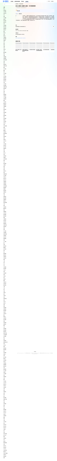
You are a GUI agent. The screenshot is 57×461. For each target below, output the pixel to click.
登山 (4, 337)
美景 (4, 375)
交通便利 (4, 37)
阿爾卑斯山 (5, 298)
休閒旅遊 (4, 340)
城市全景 (4, 426)
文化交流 (4, 382)
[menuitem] (48, 1)
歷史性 (4, 19)
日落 (4, 50)
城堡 (4, 274)
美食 (4, 23)
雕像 (4, 280)
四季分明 (4, 424)
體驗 (4, 417)
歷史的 (4, 32)
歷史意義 (4, 163)
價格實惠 (4, 364)
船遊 (4, 390)
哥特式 (4, 303)
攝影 (4, 67)
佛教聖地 (4, 196)
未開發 (4, 429)
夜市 (4, 277)
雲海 (4, 172)
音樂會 (4, 292)
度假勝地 (4, 376)
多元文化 (4, 412)
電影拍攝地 (5, 133)
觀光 (4, 315)
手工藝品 (4, 68)
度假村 (4, 354)
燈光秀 (4, 361)
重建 (4, 321)
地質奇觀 (4, 322)
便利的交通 (5, 333)
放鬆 (4, 229)
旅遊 (4, 166)
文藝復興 (4, 106)
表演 (4, 444)
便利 (4, 294)
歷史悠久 (4, 29)
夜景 (4, 43)
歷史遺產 (4, 214)
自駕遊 (4, 157)
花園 (4, 151)
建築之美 (4, 384)
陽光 (4, 396)
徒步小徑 (4, 435)
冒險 (4, 169)
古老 (4, 327)
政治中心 (4, 445)
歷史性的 (4, 80)
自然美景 (4, 318)
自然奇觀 (4, 85)
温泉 (4, 154)
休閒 (4, 47)
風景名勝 (20, 13)
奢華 (4, 205)
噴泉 (4, 297)
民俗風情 (4, 352)
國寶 (4, 259)
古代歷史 (4, 121)
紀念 (4, 262)
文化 (4, 14)
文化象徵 (4, 83)
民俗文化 (4, 427)
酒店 (4, 250)
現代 (4, 423)
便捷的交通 (5, 399)
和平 (4, 406)
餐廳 (4, 127)
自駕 (4, 378)
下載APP (49, 1)
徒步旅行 (4, 145)
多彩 (4, 439)
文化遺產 (4, 11)
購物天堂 (4, 208)
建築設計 (4, 324)
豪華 (4, 457)
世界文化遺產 (5, 453)
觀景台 (4, 35)
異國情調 (4, 238)
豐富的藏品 (5, 442)
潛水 (4, 289)
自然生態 (4, 283)
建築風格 (4, 94)
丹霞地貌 (4, 415)
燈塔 (4, 393)
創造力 (4, 441)
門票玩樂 (22, 1)
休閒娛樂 (4, 58)
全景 (4, 142)
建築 (4, 44)
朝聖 (4, 346)
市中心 (4, 74)
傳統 (4, 339)
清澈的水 (4, 454)
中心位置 (4, 370)
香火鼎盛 (4, 357)
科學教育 (4, 363)
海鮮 (4, 91)
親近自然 (4, 331)
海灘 (4, 46)
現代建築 (4, 319)
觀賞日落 (4, 366)
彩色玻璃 (4, 360)
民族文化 (4, 411)
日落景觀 (4, 232)
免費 (4, 124)
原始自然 (4, 447)
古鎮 (4, 420)
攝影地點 (4, 285)
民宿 (4, 343)
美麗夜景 (4, 199)
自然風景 (4, 403)
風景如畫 (4, 456)
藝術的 (4, 358)
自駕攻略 (26, 1)
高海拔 (4, 414)
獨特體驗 (4, 409)
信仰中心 (4, 385)
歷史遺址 (4, 190)
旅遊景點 (4, 28)
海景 (4, 82)
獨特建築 (4, 253)
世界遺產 (4, 25)
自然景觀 (4, 118)
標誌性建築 (5, 202)
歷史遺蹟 (4, 38)
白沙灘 (4, 345)
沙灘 (4, 286)
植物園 (4, 279)
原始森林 (4, 109)
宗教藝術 (4, 181)
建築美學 (4, 77)
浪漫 (4, 61)
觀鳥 (4, 379)
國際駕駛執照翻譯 (17, 1)
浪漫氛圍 (4, 307)
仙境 (4, 388)
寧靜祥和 (4, 136)
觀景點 (4, 130)
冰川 (4, 265)
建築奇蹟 (4, 223)
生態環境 (4, 184)
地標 (4, 34)
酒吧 (4, 271)
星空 (4, 418)
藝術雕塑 (4, 369)
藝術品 (4, 316)
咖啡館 (4, 139)
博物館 (4, 40)
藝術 (4, 31)
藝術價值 (4, 349)
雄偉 (4, 62)
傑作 (4, 351)
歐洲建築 (4, 397)
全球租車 (12, 1)
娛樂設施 (4, 226)
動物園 (4, 247)
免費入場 (4, 13)
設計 (4, 430)
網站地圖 (35, 351)
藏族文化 (4, 451)
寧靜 (4, 16)
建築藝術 (4, 211)
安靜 (4, 402)
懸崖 (4, 160)
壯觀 (4, 55)
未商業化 (4, 387)
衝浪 (4, 300)
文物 (4, 288)
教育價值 (4, 310)
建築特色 (4, 148)
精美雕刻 (4, 187)
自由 (4, 367)
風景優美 (4, 115)
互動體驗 (4, 56)
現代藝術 (4, 268)
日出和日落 (5, 450)
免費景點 (4, 235)
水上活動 (4, 241)
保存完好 (4, 220)
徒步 (4, 89)
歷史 (4, 8)
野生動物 (4, 79)
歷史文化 (4, 22)
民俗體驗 (4, 336)
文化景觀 (4, 175)
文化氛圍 (4, 73)
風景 (4, 53)
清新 (4, 432)
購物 (4, 70)
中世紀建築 (5, 334)
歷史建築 (4, 20)
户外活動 (4, 97)
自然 (4, 41)
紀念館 (4, 312)
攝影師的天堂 (5, 342)
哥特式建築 (5, 59)
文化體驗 (4, 17)
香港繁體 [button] (52, 1)
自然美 (4, 49)
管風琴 (4, 372)
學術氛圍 (4, 112)
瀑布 (4, 71)
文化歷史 (4, 381)
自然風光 (4, 10)
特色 (4, 394)
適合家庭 (4, 26)
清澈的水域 (5, 65)
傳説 (4, 405)
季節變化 (4, 391)
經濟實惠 (4, 328)
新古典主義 (5, 433)
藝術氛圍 (4, 52)
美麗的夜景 (5, 86)
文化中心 (4, 448)
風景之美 (4, 178)
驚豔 (4, 306)
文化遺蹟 (4, 373)
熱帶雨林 (4, 309)
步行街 (4, 301)
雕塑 (4, 100)
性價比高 (4, 282)
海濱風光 (4, 438)
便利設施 (4, 348)
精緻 (4, 217)
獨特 (4, 325)
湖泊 (4, 193)
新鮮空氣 (4, 88)
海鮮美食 (4, 256)
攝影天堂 (4, 103)
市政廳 (4, 295)
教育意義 (4, 330)
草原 (4, 355)
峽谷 (4, 400)
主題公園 (4, 313)
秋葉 (4, 304)
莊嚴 (4, 244)
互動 (4, 291)
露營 (4, 436)
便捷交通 (4, 64)
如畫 (4, 408)
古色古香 (4, 421)
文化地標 (4, 76)
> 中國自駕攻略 (20, 3)
